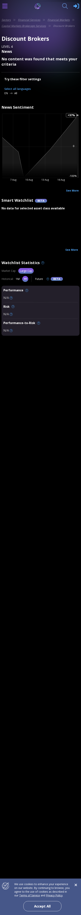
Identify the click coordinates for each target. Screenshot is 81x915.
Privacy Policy (54, 895)
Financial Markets (58, 20)
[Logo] (40, 6)
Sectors (6, 20)
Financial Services (29, 20)
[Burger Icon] (5, 6)
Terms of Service (29, 895)
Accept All (42, 906)
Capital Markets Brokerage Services (24, 26)
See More (72, 190)
